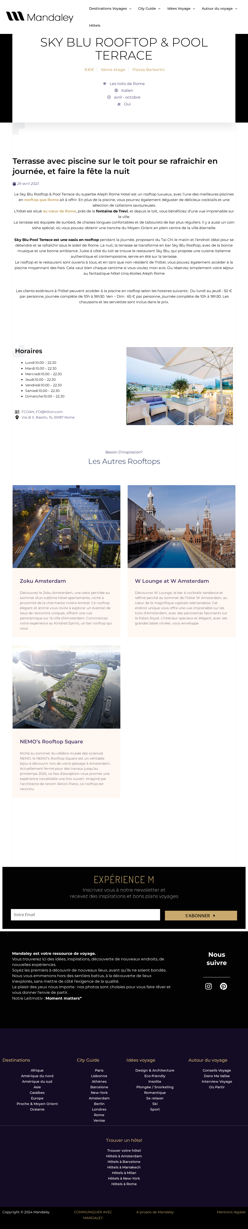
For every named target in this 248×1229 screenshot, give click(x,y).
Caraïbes (37, 1092)
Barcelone (99, 1087)
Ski (155, 1104)
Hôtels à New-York (124, 1178)
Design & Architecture (154, 1070)
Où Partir (217, 1087)
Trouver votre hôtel (124, 1150)
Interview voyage (217, 1081)
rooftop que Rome (41, 199)
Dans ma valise (217, 1076)
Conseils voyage (217, 1070)
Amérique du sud (37, 1081)
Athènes (99, 1081)
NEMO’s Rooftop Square (51, 742)
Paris (99, 1070)
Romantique (155, 1092)
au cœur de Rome (59, 211)
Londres (99, 1109)
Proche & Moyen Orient (37, 1104)
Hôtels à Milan (124, 1173)
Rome (99, 1115)
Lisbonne (99, 1076)
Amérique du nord (37, 1076)
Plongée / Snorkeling (155, 1087)
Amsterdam (99, 1098)
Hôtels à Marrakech (124, 1167)
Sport (155, 1109)
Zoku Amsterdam (43, 581)
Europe (37, 1098)
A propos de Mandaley (155, 1212)
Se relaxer (155, 1098)
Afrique (37, 1070)
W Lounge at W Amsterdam (172, 581)
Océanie (37, 1109)
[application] (129, 8)
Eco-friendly (154, 1076)
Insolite (154, 1081)
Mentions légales (231, 1212)
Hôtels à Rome (124, 1184)
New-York (99, 1092)
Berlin (99, 1104)
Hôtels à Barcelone (124, 1161)
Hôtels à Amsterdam (124, 1156)
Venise (99, 1120)
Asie (37, 1087)
